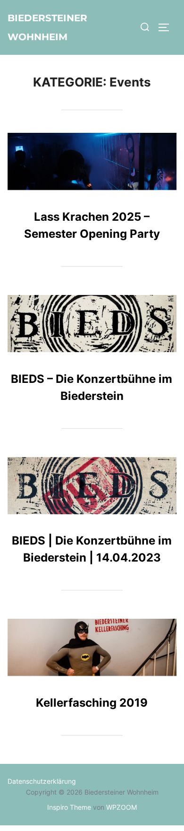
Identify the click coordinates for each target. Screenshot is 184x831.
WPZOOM (121, 807)
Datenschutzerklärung (42, 781)
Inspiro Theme (69, 807)
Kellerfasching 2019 (92, 703)
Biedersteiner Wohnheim (47, 27)
